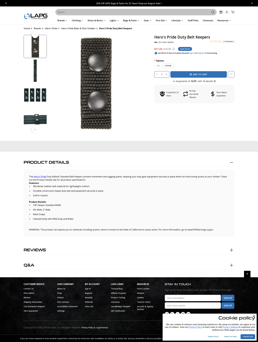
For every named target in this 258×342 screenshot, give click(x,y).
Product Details (46, 162)
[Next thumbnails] (35, 129)
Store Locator (143, 288)
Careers (140, 297)
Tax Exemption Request (34, 306)
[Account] (226, 12)
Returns (27, 297)
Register (201, 53)
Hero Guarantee (31, 311)
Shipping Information (33, 302)
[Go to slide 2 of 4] (6, 3)
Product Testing (118, 297)
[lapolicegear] (36, 16)
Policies (60, 297)
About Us (61, 288)
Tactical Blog (117, 288)
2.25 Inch (168, 65)
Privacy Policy (195, 327)
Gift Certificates (118, 311)
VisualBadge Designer (120, 306)
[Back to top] (247, 274)
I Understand (248, 337)
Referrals (89, 302)
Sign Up (228, 298)
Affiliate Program (118, 293)
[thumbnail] (35, 46)
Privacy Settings (230, 327)
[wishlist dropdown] (231, 74)
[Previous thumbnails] (35, 35)
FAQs (59, 293)
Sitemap (60, 311)
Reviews (35, 250)
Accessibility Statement (67, 306)
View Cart (89, 306)
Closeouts (115, 302)
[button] (194, 81)
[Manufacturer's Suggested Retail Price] (173, 49)
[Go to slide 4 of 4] (252, 3)
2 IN (158, 65)
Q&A (29, 265)
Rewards (88, 297)
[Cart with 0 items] (232, 12)
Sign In (192, 53)
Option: (159, 60)
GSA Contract (63, 302)
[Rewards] (221, 12)
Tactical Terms (143, 302)
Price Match (29, 293)
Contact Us (29, 288)
